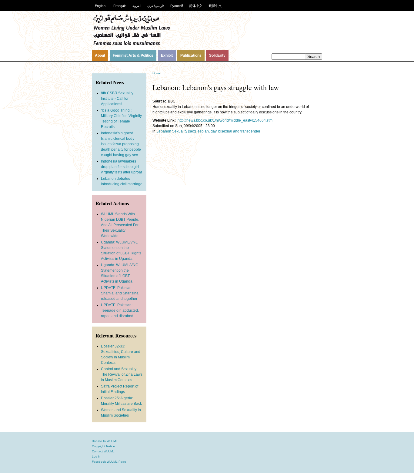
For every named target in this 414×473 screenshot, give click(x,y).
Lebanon (163, 131)
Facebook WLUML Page (109, 461)
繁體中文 (215, 6)
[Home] (131, 44)
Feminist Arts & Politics (133, 55)
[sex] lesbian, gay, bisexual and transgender (224, 131)
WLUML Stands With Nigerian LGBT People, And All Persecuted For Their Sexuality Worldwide (120, 225)
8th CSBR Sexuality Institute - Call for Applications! (117, 98)
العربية (136, 6)
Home (156, 73)
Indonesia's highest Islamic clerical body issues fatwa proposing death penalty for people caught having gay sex (121, 144)
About (100, 55)
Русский (176, 6)
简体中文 (195, 6)
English (100, 6)
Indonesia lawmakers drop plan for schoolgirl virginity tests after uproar (121, 166)
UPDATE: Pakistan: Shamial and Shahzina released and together (120, 293)
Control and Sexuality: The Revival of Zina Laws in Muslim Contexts (121, 374)
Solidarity (217, 55)
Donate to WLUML (105, 441)
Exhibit (167, 55)
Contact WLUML (103, 451)
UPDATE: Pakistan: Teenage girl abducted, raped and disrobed (120, 310)
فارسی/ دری (155, 6)
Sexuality (179, 131)
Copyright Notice (103, 446)
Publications (191, 55)
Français (119, 6)
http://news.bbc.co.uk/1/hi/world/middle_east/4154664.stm (225, 120)
